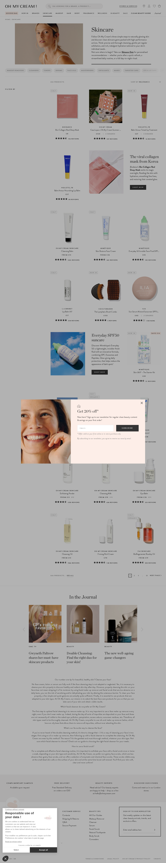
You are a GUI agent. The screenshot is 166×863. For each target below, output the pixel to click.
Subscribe (127, 428)
